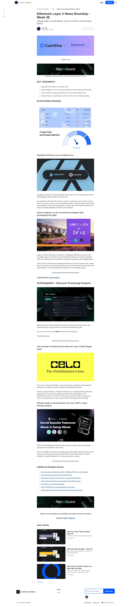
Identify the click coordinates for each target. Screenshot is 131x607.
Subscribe (109, 2)
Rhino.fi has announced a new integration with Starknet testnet (60, 481)
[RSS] (87, 597)
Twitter (65, 518)
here (78, 456)
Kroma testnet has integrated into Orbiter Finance (56, 475)
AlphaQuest (48, 76)
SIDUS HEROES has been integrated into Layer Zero (58, 487)
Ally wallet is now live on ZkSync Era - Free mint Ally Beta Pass (61, 478)
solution (39, 394)
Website (59, 518)
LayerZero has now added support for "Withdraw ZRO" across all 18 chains (64, 472)
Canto (39, 255)
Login (101, 2)
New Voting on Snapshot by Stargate (52, 484)
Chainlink (40, 195)
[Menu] (116, 2)
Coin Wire (44, 28)
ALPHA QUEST (54, 277)
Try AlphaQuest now (43, 336)
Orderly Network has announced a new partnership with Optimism (61, 490)
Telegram (71, 518)
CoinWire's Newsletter (43, 9)
